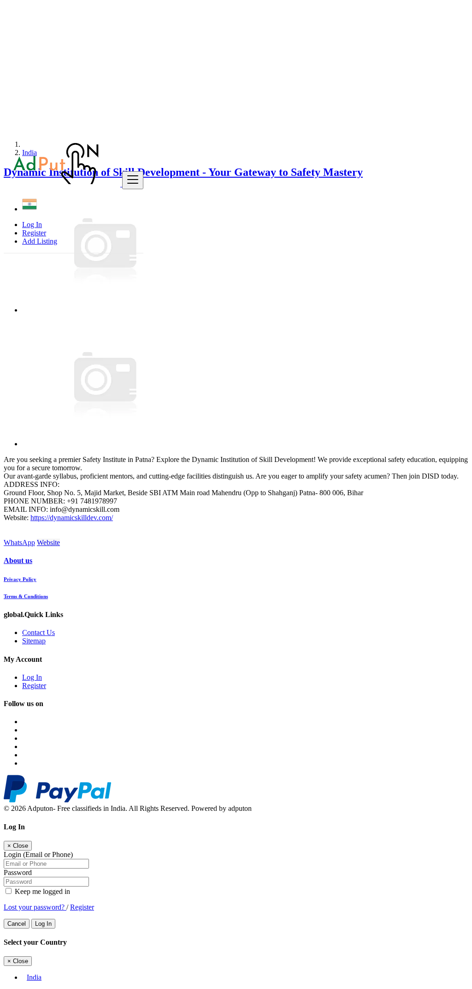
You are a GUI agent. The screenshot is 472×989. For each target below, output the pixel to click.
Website (48, 542)
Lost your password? (35, 907)
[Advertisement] (236, 68)
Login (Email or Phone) (38, 854)
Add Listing (39, 241)
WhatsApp (19, 542)
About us (18, 560)
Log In (32, 224)
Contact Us (38, 632)
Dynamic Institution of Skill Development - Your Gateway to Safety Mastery (183, 172)
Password (18, 872)
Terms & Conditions (26, 596)
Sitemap (34, 641)
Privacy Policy (20, 579)
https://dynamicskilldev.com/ (71, 517)
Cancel (16, 923)
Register (34, 233)
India (34, 977)
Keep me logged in (41, 891)
